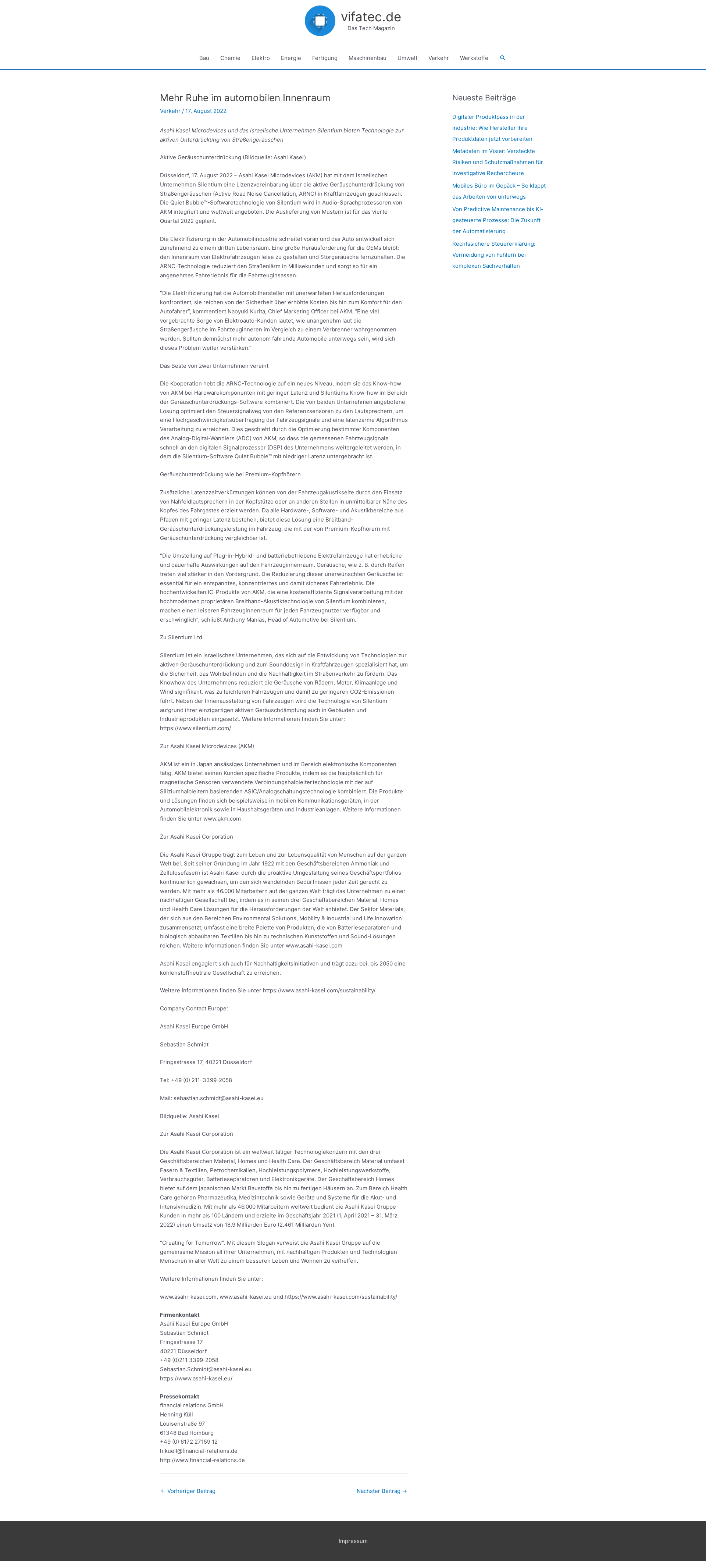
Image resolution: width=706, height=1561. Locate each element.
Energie (291, 57)
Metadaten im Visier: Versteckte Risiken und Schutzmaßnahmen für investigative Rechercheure (497, 162)
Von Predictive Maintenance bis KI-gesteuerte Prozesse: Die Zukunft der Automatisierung (497, 220)
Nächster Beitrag (382, 1490)
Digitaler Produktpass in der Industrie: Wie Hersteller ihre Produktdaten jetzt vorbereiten (492, 127)
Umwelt (407, 57)
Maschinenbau (367, 57)
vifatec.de (371, 16)
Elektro (261, 57)
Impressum (353, 1540)
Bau (204, 57)
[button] (503, 58)
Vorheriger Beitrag (188, 1490)
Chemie (230, 57)
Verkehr (438, 57)
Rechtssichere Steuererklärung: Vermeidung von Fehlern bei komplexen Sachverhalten (493, 254)
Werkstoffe (474, 57)
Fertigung (325, 57)
